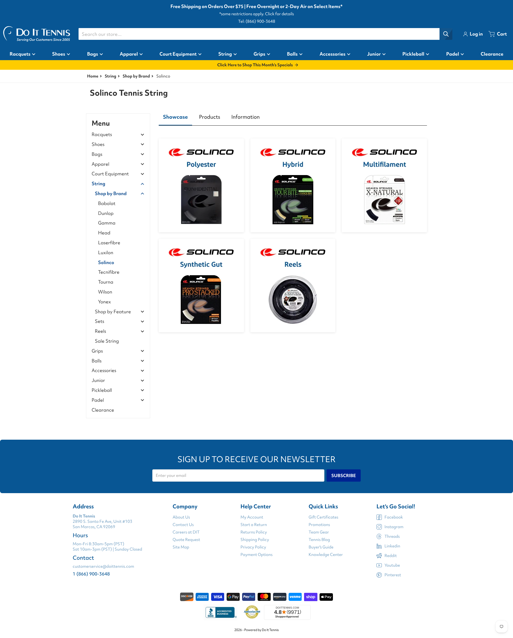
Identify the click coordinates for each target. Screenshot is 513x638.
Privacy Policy (253, 547)
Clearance (103, 410)
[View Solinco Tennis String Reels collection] (293, 285)
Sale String (107, 341)
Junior (98, 380)
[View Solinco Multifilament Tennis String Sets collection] (384, 185)
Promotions (319, 524)
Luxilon (105, 252)
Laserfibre (109, 242)
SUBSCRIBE (343, 475)
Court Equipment (110, 174)
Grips (97, 351)
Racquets (102, 134)
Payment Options (256, 554)
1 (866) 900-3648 (91, 574)
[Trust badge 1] (220, 612)
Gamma (106, 223)
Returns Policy (253, 532)
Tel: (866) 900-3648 (256, 21)
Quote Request (186, 539)
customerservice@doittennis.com (103, 566)
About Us (181, 517)
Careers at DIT (186, 532)
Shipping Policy (254, 539)
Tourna (105, 282)
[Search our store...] (446, 34)
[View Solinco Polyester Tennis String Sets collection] (201, 185)
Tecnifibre (108, 272)
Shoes (98, 144)
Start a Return (253, 524)
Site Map (181, 547)
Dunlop (106, 213)
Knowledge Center (326, 554)
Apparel (100, 164)
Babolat (106, 203)
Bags (97, 154)
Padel (98, 400)
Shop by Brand (136, 76)
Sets (99, 321)
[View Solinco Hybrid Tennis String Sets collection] (293, 185)
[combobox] (265, 34)
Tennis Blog (319, 539)
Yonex (104, 302)
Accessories (104, 370)
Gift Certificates (323, 517)
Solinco (106, 262)
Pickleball (102, 390)
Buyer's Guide (321, 547)
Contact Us (183, 524)
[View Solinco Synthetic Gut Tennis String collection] (201, 285)
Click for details (279, 14)
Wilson (105, 292)
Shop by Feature (113, 312)
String (110, 76)
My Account (251, 517)
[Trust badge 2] (252, 612)
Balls (97, 361)
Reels (100, 331)
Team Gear (319, 532)
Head (104, 233)
